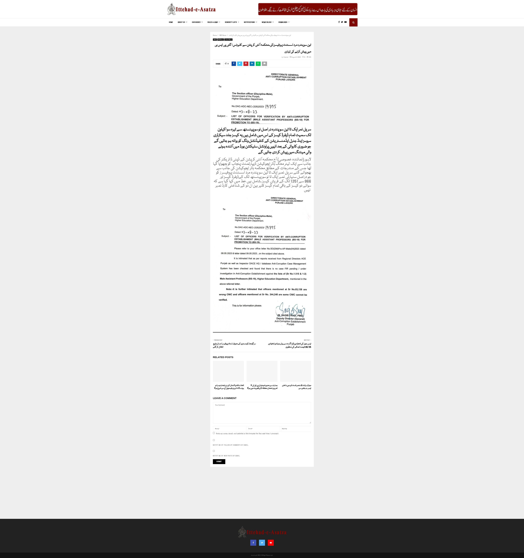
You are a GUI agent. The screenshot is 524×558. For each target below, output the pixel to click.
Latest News (228, 40)
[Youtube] (346, 22)
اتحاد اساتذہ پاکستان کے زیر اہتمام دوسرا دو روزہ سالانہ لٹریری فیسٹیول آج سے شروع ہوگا (229, 387)
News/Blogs (266, 22)
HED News (220, 40)
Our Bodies (196, 22)
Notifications (249, 22)
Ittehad (286, 57)
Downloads (283, 22)
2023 (215, 40)
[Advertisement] (262, 494)
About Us (181, 22)
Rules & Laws (213, 22)
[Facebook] (339, 22)
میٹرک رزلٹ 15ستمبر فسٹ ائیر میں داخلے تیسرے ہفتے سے (296, 387)
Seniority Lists (231, 22)
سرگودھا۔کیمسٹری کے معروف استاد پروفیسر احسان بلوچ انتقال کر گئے (234, 345)
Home (171, 22)
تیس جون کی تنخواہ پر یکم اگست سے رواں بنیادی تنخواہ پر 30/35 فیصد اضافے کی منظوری (289, 345)
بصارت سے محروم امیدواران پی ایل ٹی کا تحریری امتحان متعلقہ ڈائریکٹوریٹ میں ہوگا (262, 387)
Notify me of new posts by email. (226, 456)
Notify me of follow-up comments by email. (230, 445)
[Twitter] (342, 22)
